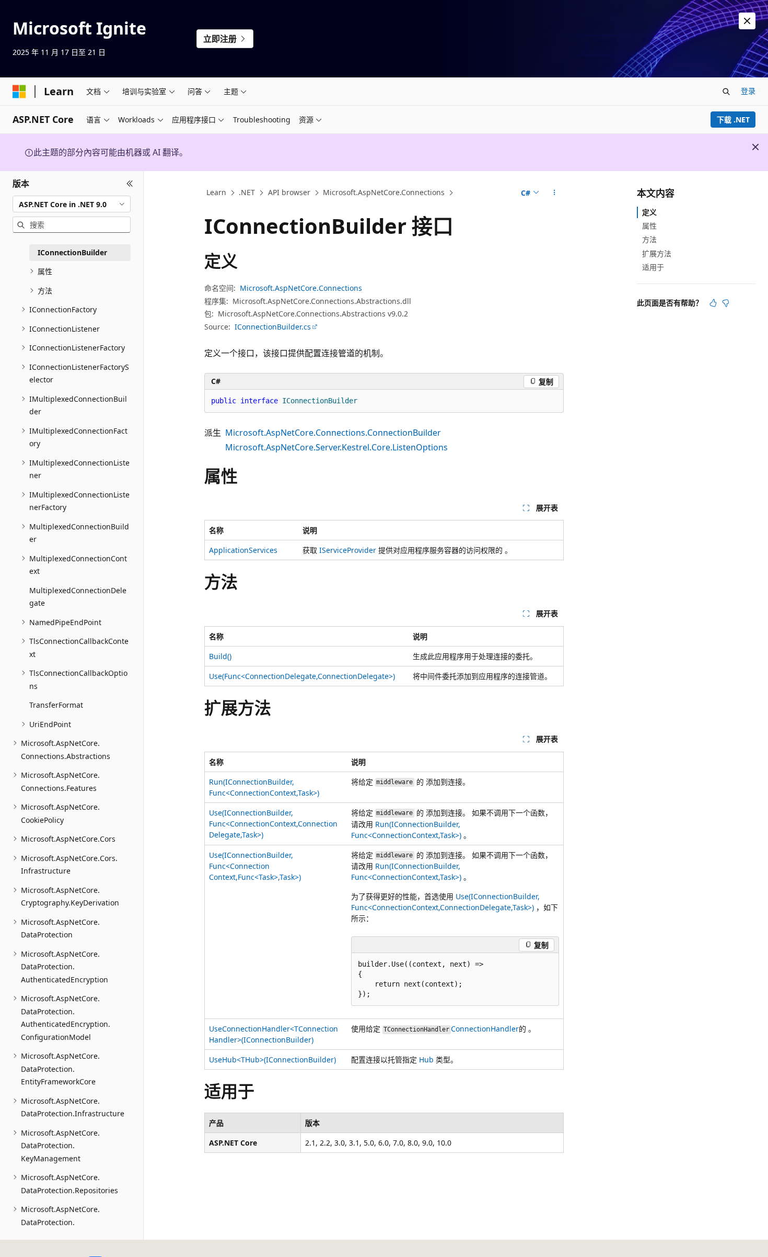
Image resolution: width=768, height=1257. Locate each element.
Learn (216, 192)
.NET (247, 192)
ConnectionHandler (485, 1029)
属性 (649, 226)
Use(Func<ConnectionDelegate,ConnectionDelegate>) (302, 676)
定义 (649, 212)
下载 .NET (733, 119)
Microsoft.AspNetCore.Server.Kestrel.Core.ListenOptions (336, 447)
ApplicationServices (243, 550)
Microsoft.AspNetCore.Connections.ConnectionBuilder (333, 432)
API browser (289, 192)
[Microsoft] (19, 91)
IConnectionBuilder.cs (273, 327)
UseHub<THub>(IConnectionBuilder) (272, 1060)
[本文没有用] (725, 303)
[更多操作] (554, 193)
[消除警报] (747, 21)
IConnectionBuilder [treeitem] (72, 252)
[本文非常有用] (713, 303)
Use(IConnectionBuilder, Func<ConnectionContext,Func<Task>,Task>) (255, 866)
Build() (220, 656)
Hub (426, 1060)
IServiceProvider (347, 550)
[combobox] (72, 204)
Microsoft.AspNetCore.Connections (384, 192)
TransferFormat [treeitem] (56, 705)
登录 (748, 91)
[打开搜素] (726, 91)
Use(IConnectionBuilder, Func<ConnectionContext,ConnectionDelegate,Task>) (273, 824)
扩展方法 (656, 253)
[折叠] (130, 183)
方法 (649, 239)
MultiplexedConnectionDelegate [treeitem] (77, 596)
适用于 (653, 267)
